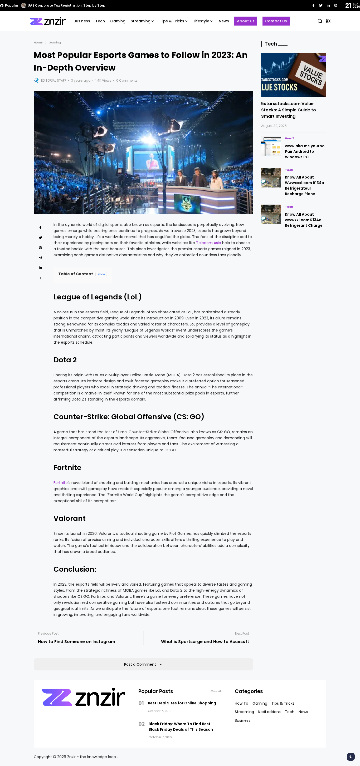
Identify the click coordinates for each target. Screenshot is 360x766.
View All (216, 691)
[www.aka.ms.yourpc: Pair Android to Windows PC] (271, 146)
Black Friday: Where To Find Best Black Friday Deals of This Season (181, 726)
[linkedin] (328, 5)
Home (38, 42)
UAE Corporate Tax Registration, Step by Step (66, 5)
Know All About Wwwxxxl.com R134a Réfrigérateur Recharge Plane (304, 185)
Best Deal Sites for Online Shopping (182, 703)
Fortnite (60, 482)
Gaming (55, 42)
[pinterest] (335, 5)
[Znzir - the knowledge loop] (48, 21)
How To (290, 138)
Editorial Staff (53, 80)
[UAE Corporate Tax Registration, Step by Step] (23, 5)
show (101, 274)
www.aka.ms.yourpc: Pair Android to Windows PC (305, 151)
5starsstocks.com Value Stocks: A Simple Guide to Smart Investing (288, 110)
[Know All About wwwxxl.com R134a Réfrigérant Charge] (271, 214)
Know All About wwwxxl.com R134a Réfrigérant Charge (304, 220)
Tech (289, 170)
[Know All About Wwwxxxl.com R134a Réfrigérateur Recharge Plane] (271, 177)
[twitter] (321, 5)
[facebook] (313, 5)
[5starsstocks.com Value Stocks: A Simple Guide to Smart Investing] (294, 75)
